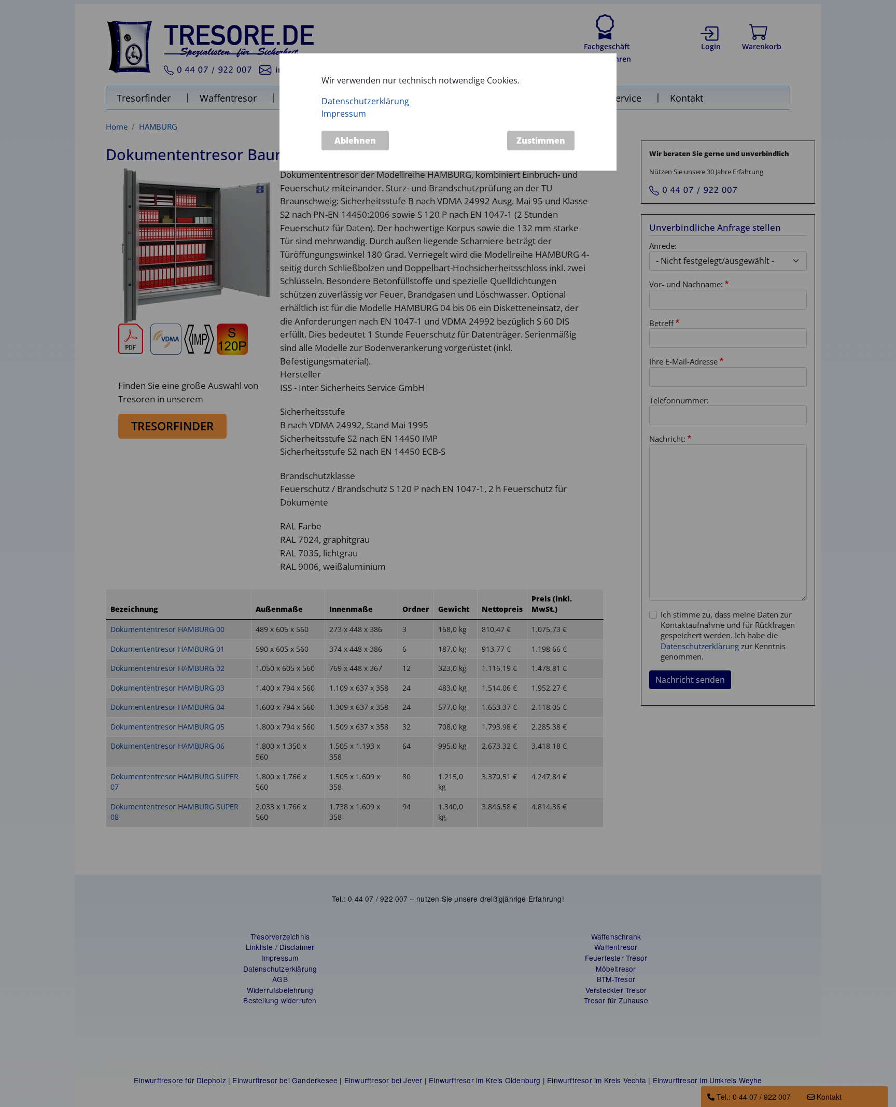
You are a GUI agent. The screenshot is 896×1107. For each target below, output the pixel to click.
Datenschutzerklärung (365, 101)
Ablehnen (355, 140)
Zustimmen (540, 140)
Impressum (343, 114)
